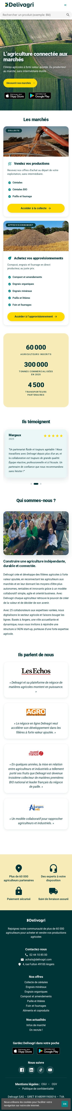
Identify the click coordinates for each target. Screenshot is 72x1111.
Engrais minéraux (36, 987)
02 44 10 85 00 (36, 955)
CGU (44, 1084)
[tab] (31, 484)
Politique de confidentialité (38, 1088)
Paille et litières (36, 1001)
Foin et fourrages (36, 1005)
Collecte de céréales (36, 982)
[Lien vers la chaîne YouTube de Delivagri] (50, 1070)
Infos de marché (36, 1025)
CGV (54, 1084)
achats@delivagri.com (36, 959)
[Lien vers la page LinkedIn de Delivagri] (31, 1070)
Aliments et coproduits (36, 1010)
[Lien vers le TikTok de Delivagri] (40, 1070)
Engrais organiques (36, 991)
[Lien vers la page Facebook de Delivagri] (22, 1070)
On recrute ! (36, 1030)
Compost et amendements (36, 996)
